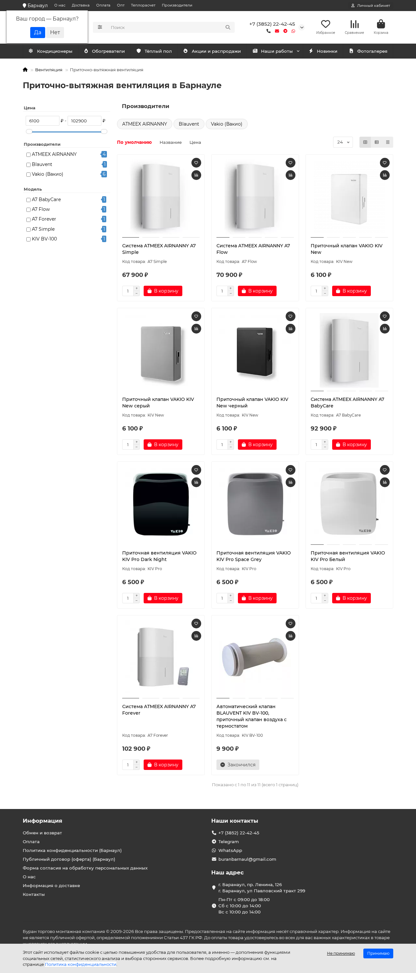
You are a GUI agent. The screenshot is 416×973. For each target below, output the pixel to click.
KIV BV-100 (44, 239)
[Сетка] (365, 142)
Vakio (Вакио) (47, 174)
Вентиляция (48, 69)
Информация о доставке (51, 885)
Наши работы (277, 51)
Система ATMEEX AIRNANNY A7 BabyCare (347, 402)
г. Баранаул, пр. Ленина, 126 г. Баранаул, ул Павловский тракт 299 (261, 887)
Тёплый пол (158, 51)
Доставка (81, 5)
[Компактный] (387, 142)
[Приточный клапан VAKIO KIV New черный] (255, 350)
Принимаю (378, 953)
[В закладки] (196, 163)
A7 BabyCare (46, 199)
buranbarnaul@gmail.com (247, 859)
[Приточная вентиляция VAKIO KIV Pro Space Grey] (255, 504)
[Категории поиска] (100, 27)
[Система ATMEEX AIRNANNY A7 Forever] (161, 657)
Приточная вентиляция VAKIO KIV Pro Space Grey (253, 556)
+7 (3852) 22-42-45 (272, 24)
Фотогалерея (372, 51)
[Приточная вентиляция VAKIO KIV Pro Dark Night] (161, 504)
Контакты (34, 894)
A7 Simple (43, 229)
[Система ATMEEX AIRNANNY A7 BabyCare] (349, 350)
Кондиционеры (54, 51)
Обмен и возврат (42, 832)
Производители (177, 5)
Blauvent (42, 164)
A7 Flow (41, 209)
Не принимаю (341, 953)
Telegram (228, 841)
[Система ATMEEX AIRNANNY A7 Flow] (255, 196)
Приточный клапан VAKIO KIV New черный (252, 402)
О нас (59, 5)
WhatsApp (230, 850)
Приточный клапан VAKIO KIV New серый (158, 402)
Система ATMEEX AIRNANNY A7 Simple (159, 249)
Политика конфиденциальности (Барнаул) (72, 850)
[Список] (377, 142)
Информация (42, 820)
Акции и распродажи (216, 51)
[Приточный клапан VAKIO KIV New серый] (161, 350)
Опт (120, 5)
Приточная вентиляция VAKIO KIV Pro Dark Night (159, 556)
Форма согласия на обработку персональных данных (85, 867)
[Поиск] (227, 27)
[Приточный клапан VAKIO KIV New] (349, 196)
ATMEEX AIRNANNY (54, 154)
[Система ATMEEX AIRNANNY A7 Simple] (161, 196)
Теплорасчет (143, 5)
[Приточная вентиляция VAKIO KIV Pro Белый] (349, 504)
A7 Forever (44, 219)
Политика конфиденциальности (80, 964)
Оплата (103, 5)
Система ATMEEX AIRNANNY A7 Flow (253, 249)
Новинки (327, 51)
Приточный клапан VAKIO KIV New (347, 249)
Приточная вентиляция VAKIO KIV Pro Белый (348, 556)
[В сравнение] (196, 175)
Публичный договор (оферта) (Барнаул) (69, 859)
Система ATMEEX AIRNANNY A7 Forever (159, 710)
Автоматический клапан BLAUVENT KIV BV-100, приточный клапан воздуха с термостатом (251, 716)
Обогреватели (108, 51)
